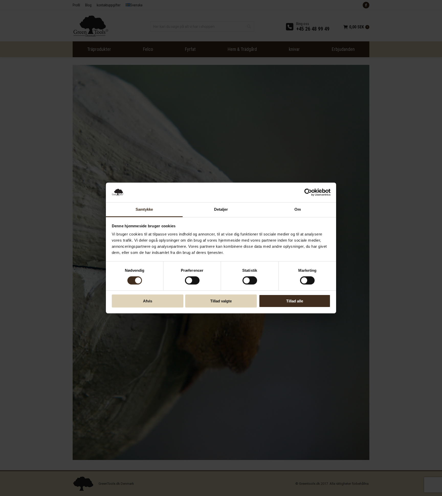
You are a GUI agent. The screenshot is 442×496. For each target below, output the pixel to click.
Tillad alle (294, 301)
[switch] (192, 280)
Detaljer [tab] (221, 209)
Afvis (147, 301)
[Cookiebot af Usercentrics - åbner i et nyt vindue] (308, 192)
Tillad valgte (221, 301)
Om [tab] (297, 209)
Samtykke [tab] (144, 209)
